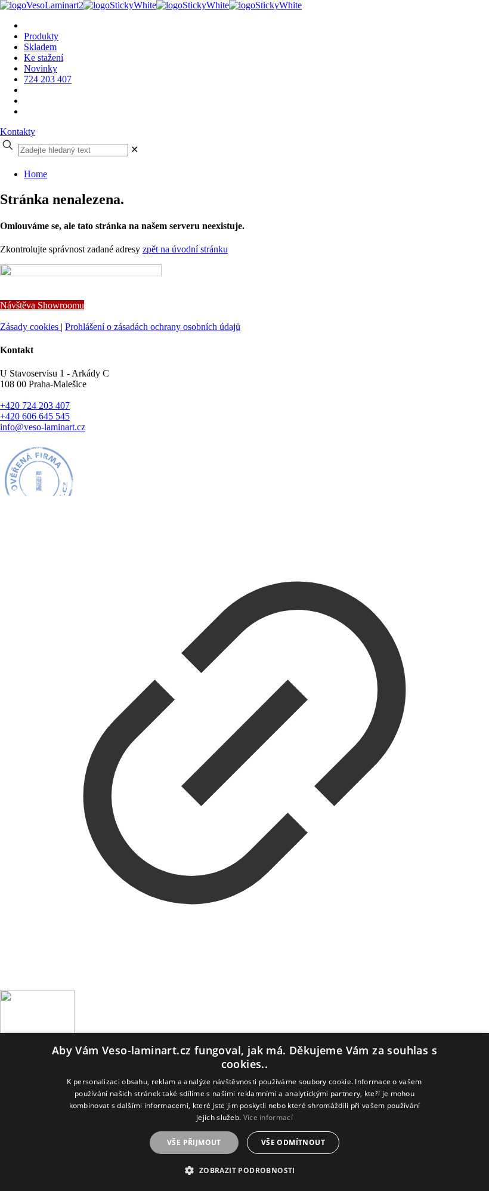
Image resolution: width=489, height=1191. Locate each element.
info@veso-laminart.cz (42, 427)
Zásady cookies (30, 327)
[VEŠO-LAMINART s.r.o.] (151, 5)
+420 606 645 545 (35, 416)
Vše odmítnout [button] (293, 1142)
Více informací (268, 1117)
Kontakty (17, 131)
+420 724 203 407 (35, 405)
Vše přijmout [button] (194, 1142)
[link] (134, 149)
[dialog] (244, 1112)
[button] (244, 1170)
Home (35, 174)
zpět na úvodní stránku (185, 249)
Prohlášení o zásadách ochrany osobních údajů (152, 327)
